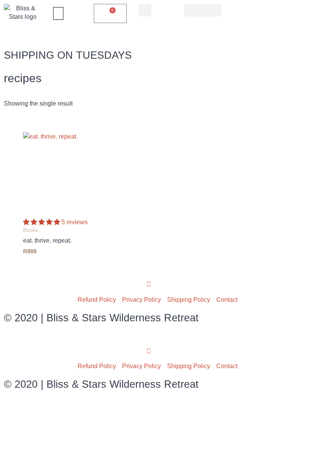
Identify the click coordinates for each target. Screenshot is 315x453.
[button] (145, 10)
